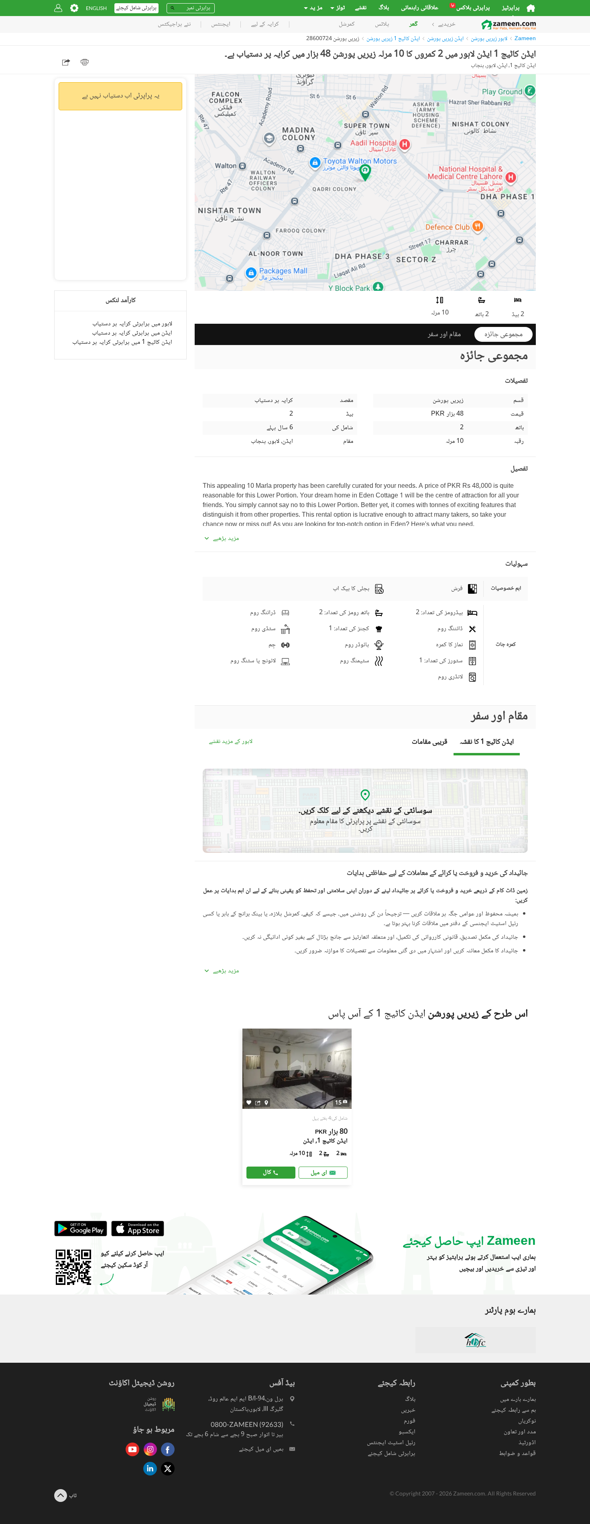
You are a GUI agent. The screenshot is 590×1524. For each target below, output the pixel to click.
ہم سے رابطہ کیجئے (513, 1410)
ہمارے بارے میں (518, 1399)
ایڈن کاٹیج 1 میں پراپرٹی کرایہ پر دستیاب (122, 342)
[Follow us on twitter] (166, 1476)
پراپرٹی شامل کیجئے (391, 1453)
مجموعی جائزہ (503, 334)
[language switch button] (96, 8)
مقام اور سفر (444, 334)
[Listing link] (297, 1107)
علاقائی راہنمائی (419, 8)
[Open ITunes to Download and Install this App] (135, 1235)
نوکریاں (527, 1421)
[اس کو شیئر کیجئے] (257, 1102)
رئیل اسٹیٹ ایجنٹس (391, 1442)
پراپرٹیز (511, 8)
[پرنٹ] (85, 62)
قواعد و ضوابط (517, 1453)
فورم (409, 1421)
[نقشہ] (266, 1102)
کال (267, 1172)
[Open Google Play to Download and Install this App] (80, 1235)
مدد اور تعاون (520, 1432)
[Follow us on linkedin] (148, 1476)
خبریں (408, 1410)
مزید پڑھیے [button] (226, 539)
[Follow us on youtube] (130, 1456)
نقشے (360, 8)
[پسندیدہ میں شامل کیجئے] (248, 1102)
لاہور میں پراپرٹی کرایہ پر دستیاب (132, 324)
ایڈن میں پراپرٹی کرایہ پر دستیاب (132, 333)
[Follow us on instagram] (148, 1456)
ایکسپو (407, 1432)
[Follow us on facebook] (166, 1456)
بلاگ (383, 8)
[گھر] (531, 8)
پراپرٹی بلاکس (470, 8)
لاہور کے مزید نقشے (230, 742)
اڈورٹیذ (527, 1442)
